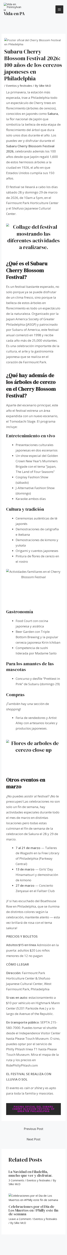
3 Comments (16, 1180)
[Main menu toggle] (59, 9)
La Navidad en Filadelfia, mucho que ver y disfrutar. (30, 1173)
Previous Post (33, 1129)
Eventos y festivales (19, 85)
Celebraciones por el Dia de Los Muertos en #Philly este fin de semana (33, 1210)
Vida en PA (14, 13)
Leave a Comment (20, 1219)
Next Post (33, 1139)
